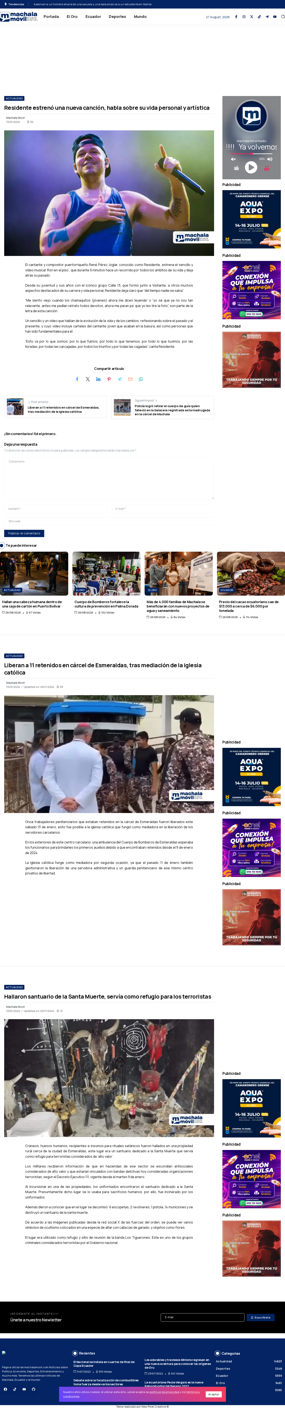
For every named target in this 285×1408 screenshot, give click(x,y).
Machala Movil (15, 118)
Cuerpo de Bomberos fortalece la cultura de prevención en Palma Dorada (106, 604)
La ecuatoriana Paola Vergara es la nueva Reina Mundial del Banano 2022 (174, 1384)
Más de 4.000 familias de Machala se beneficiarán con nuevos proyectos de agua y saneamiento (178, 606)
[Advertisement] (142, 56)
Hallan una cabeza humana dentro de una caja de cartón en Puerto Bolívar (32, 604)
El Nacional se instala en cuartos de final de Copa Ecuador (104, 1364)
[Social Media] (236, 16)
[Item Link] (34, 574)
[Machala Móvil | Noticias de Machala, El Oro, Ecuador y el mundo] (19, 16)
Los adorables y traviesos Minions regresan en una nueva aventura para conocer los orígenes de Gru (178, 1363)
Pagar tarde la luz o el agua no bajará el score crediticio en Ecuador (77, 4)
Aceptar (213, 1394)
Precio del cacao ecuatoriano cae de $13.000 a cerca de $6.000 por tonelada (249, 606)
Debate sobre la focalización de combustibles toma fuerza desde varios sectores (106, 1382)
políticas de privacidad (164, 1392)
